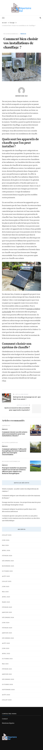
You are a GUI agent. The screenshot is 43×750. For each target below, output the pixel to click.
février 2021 (7, 669)
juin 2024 (5, 622)
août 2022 (6, 643)
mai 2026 (5, 545)
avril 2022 (6, 653)
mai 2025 (5, 592)
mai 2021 (5, 664)
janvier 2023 (7, 633)
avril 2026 (6, 550)
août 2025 (6, 576)
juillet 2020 (7, 700)
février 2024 (7, 628)
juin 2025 (5, 586)
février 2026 (7, 555)
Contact (5, 719)
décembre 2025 (8, 561)
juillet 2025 (6, 581)
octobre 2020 (7, 684)
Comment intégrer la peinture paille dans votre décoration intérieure (19, 510)
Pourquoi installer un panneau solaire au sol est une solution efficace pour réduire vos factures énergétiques (14, 470)
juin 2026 (5, 540)
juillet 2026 (7, 535)
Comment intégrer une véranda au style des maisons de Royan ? (21, 497)
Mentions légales (8, 723)
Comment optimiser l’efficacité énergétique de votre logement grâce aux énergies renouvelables (14, 451)
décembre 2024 (8, 617)
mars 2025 (6, 602)
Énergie (23, 33)
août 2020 (6, 695)
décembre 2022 (8, 638)
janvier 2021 (7, 674)
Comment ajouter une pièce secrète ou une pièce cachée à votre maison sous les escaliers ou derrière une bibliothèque (21, 518)
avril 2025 (6, 597)
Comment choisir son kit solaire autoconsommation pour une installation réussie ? (14, 434)
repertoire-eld (21, 96)
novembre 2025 (8, 566)
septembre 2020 (8, 689)
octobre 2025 (7, 571)
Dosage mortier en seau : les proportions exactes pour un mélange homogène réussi (21, 503)
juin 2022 (5, 648)
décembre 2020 (8, 679)
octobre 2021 (7, 658)
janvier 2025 (7, 612)
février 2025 (7, 607)
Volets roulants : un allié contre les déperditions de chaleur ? (20, 490)
